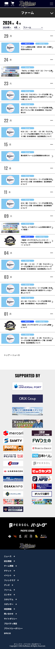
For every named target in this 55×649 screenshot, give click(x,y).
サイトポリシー (10, 618)
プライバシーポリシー (13, 628)
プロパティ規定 (10, 623)
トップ (7, 355)
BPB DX (7, 633)
